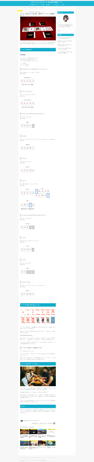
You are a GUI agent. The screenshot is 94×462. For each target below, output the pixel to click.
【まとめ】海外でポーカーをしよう (34, 4)
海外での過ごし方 (48, 4)
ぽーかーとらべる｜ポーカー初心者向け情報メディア (47, 2)
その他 (63, 4)
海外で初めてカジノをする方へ (30, 417)
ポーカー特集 (42, 4)
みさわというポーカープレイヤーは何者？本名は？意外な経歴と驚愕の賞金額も (65, 38)
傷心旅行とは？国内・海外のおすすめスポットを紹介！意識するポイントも (65, 45)
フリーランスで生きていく (56, 4)
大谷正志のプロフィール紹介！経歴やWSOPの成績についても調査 (65, 41)
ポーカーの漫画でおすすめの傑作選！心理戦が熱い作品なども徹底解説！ (65, 52)
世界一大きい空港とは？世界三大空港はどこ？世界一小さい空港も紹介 (65, 49)
